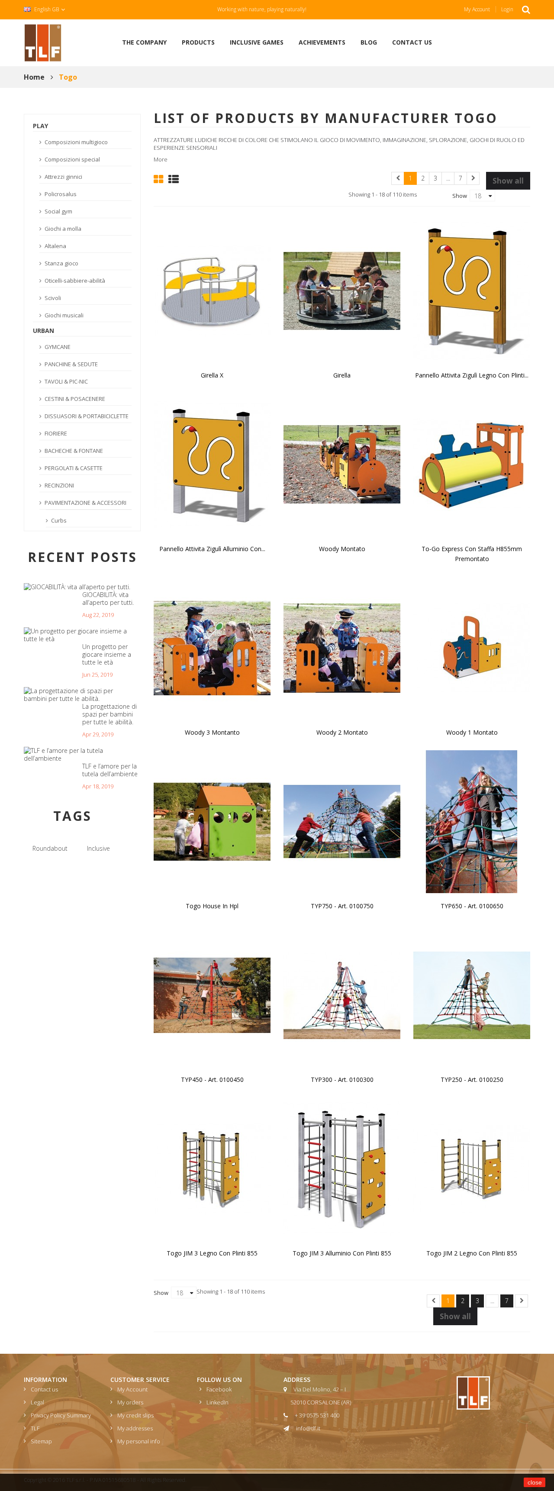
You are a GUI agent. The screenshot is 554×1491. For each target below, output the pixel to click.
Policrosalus (60, 194)
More (160, 159)
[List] (173, 178)
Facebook (219, 1389)
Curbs (58, 520)
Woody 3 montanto (212, 732)
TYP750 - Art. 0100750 (342, 906)
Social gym (57, 211)
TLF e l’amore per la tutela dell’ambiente (110, 770)
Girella (342, 375)
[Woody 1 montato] (471, 647)
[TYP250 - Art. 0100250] (471, 994)
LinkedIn (217, 1402)
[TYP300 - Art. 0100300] (341, 994)
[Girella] (341, 290)
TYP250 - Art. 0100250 (472, 1079)
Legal (37, 1402)
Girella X (212, 375)
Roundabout (50, 848)
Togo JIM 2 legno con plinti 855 (471, 1253)
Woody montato (342, 549)
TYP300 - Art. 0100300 (342, 1079)
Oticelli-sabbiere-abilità (74, 280)
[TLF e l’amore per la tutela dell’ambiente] (79, 754)
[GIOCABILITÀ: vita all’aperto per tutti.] (77, 587)
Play (40, 126)
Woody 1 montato (472, 732)
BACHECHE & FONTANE (73, 451)
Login (507, 9)
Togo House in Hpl (212, 906)
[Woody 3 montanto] (212, 647)
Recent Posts (82, 557)
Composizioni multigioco (75, 142)
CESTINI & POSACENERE (74, 399)
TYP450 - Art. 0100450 (212, 1079)
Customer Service (140, 1379)
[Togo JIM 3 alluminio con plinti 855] (341, 1168)
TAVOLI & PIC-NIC (65, 381)
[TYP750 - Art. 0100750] (341, 821)
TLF (35, 1428)
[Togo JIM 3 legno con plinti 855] (212, 1168)
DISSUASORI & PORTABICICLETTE (86, 416)
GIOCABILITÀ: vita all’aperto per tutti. (108, 599)
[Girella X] (212, 290)
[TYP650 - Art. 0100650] (471, 821)
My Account (477, 9)
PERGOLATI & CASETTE (73, 468)
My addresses (135, 1428)
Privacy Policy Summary (61, 1415)
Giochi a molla (62, 228)
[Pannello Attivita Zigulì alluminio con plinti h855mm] (212, 464)
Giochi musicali (63, 315)
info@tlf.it (308, 1428)
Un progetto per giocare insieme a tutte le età (106, 654)
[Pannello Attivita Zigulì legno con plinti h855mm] (471, 290)
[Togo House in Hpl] (212, 821)
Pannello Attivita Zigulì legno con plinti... (471, 375)
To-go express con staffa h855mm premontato (472, 554)
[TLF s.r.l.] (43, 42)
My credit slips (135, 1415)
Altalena (54, 246)
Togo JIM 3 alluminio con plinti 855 (342, 1253)
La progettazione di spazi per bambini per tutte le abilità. (109, 714)
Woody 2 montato (342, 732)
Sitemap (41, 1441)
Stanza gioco (60, 263)
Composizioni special (71, 159)
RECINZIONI (58, 485)
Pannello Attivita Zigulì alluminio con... (212, 549)
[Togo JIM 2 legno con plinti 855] (471, 1168)
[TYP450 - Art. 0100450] (212, 994)
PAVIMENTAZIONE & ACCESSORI (84, 503)
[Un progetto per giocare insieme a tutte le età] (79, 635)
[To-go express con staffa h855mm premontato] (471, 464)
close (535, 1482)
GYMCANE (57, 347)
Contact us (44, 1389)
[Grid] (158, 178)
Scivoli (52, 298)
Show (459, 195)
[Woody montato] (341, 464)
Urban (43, 330)
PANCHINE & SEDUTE (70, 364)
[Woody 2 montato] (341, 647)
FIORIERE (55, 433)
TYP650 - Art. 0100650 (472, 906)
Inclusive (98, 848)
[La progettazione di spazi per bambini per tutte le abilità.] (79, 695)
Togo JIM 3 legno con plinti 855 (212, 1253)
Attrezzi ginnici (62, 177)
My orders (130, 1402)
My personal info (138, 1441)
